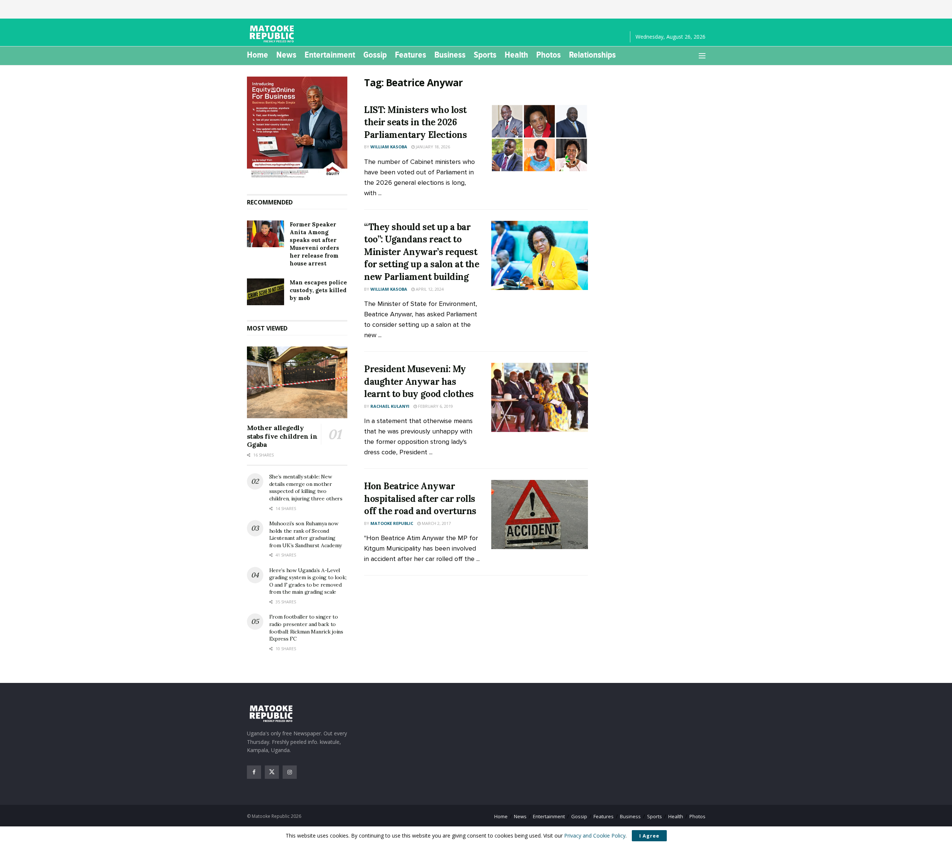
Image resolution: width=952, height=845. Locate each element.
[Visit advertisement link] (297, 128)
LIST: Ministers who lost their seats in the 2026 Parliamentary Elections (415, 122)
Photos (548, 55)
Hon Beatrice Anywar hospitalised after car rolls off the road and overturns (420, 498)
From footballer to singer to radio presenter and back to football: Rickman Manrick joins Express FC (306, 627)
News (286, 55)
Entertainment (330, 55)
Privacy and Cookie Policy (594, 835)
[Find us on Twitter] (272, 772)
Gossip (375, 55)
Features (410, 55)
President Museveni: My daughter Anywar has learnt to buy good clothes (419, 381)
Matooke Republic (391, 523)
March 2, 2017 (436, 523)
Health (516, 55)
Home (257, 55)
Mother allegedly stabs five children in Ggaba (282, 436)
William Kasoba (388, 146)
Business (450, 55)
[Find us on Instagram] (290, 772)
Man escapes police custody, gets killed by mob (318, 290)
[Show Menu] (702, 55)
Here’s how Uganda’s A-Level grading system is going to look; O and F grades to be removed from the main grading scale (308, 581)
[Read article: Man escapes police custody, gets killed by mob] (265, 291)
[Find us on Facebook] (254, 772)
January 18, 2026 (432, 146)
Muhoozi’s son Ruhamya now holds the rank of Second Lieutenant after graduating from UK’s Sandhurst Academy (305, 534)
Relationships (592, 55)
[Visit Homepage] (273, 33)
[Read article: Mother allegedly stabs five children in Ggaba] (297, 382)
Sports (485, 55)
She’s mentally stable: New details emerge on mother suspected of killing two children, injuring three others (305, 487)
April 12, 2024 (429, 289)
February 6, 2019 (435, 406)
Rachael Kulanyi (389, 406)
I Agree (649, 835)
